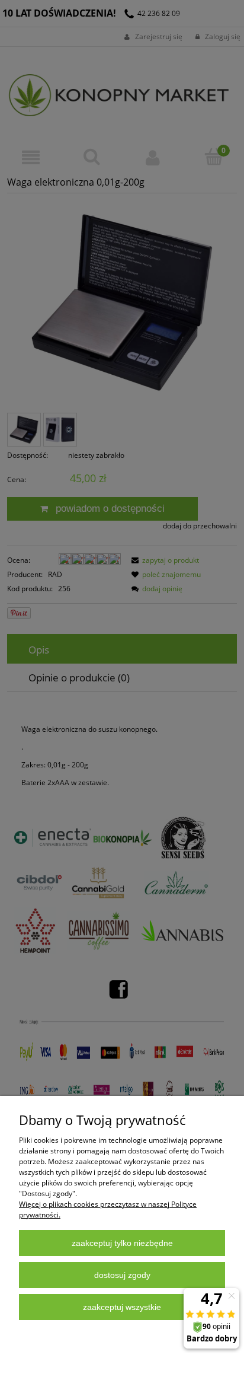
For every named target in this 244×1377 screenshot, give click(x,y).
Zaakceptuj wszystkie (122, 1307)
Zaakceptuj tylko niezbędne (122, 1243)
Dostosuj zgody (122, 1275)
